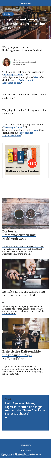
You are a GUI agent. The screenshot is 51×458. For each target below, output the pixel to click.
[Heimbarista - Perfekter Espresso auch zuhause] (25, 3)
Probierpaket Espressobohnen (17, 81)
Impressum (25, 450)
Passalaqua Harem (13, 74)
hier (35, 77)
